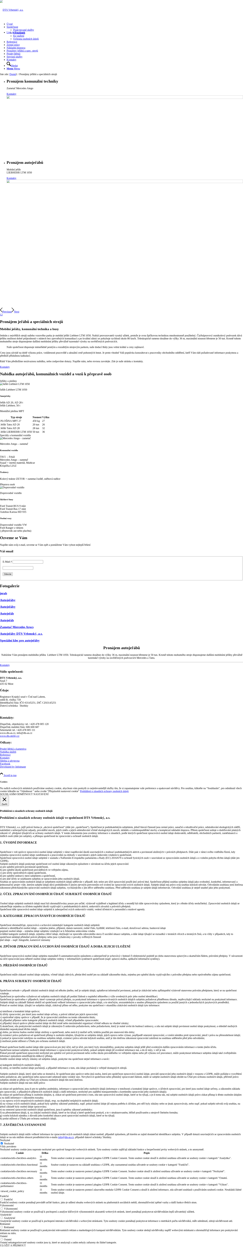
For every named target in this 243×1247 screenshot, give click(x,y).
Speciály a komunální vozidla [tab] (15, 435)
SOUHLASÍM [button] (8, 794)
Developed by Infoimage (13, 766)
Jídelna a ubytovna (10, 760)
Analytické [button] (5, 1214)
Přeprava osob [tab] (7, 484)
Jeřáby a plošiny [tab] (8, 381)
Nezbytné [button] (5, 1140)
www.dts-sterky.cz (9, 736)
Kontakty (11, 93)
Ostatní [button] (3, 1236)
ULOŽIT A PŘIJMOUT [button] (13, 1245)
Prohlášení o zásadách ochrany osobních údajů (104, 791)
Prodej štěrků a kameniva (13, 748)
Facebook (5, 763)
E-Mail (7, 561)
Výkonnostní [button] (7, 1205)
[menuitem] (125, 24)
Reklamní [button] (5, 1224)
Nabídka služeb (8, 751)
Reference (5, 754)
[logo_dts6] (11, 9)
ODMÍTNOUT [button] (24, 794)
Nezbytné (9, 1143)
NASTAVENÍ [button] (40, 794)
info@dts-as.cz (66, 1137)
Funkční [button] (4, 1196)
